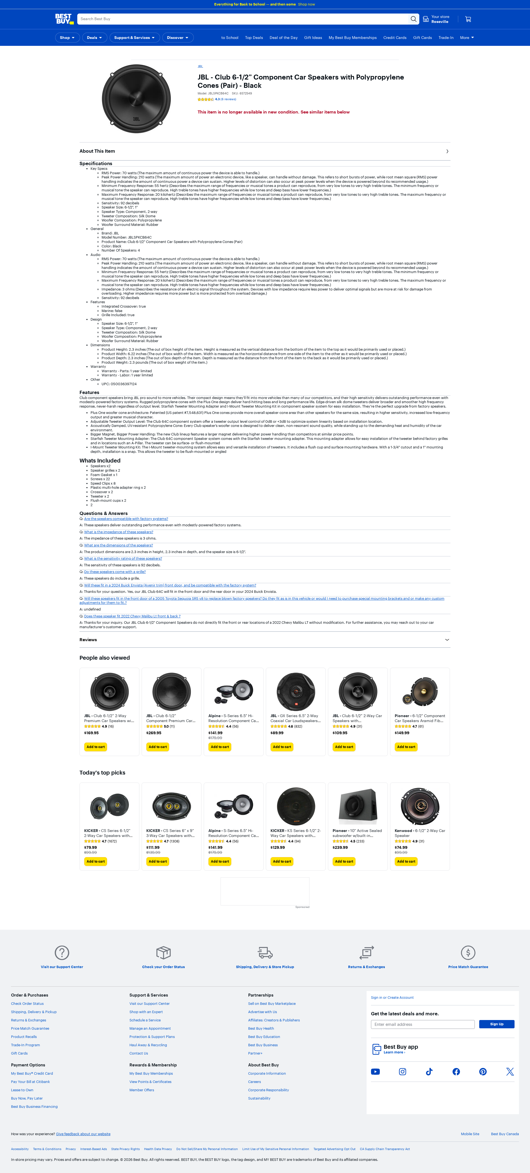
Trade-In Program (25, 1045)
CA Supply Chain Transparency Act (385, 1149)
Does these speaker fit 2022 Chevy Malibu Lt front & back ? (132, 616)
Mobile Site (470, 1134)
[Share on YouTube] (375, 1071)
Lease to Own (22, 1090)
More (464, 37)
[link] (99, 726)
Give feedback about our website (83, 1134)
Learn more (394, 1052)
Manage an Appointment (150, 1028)
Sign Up (497, 1024)
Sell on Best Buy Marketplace (272, 1003)
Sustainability (259, 1098)
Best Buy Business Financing (34, 1106)
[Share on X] (510, 1071)
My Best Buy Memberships (151, 1073)
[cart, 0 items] (468, 19)
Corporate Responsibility (268, 1090)
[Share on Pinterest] (483, 1071)
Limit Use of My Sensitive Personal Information (275, 1149)
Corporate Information (267, 1073)
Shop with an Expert (146, 1012)
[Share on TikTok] (429, 1071)
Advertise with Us (262, 1012)
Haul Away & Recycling (148, 1045)
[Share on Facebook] (456, 1071)
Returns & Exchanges (28, 1020)
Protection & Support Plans (152, 1036)
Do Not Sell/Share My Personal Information (207, 1149)
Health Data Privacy (158, 1149)
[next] (446, 711)
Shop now (306, 4)
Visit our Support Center (149, 1003)
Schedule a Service (145, 1020)
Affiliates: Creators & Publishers (274, 1020)
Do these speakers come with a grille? (115, 571)
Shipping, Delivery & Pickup (34, 1012)
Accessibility (20, 1149)
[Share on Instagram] (402, 1071)
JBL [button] (200, 66)
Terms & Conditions (47, 1149)
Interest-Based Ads (93, 1149)
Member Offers (141, 1090)
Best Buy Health (261, 1028)
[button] (67, 38)
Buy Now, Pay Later (27, 1098)
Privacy (71, 1149)
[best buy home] (64, 19)
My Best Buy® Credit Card (32, 1073)
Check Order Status (27, 1003)
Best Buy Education (264, 1036)
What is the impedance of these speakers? (118, 532)
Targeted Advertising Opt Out (335, 1149)
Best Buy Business (263, 1045)
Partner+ (255, 1053)
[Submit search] (413, 19)
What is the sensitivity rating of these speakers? (123, 558)
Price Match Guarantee (30, 1028)
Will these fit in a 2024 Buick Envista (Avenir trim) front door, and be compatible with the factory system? (170, 585)
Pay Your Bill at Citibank (30, 1081)
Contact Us (138, 1053)
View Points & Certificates (150, 1081)
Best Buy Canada (505, 1134)
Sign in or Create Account (392, 997)
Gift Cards (19, 1053)
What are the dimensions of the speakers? (118, 545)
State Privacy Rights (125, 1149)
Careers (254, 1081)
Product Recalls (24, 1036)
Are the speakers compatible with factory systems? (126, 518)
